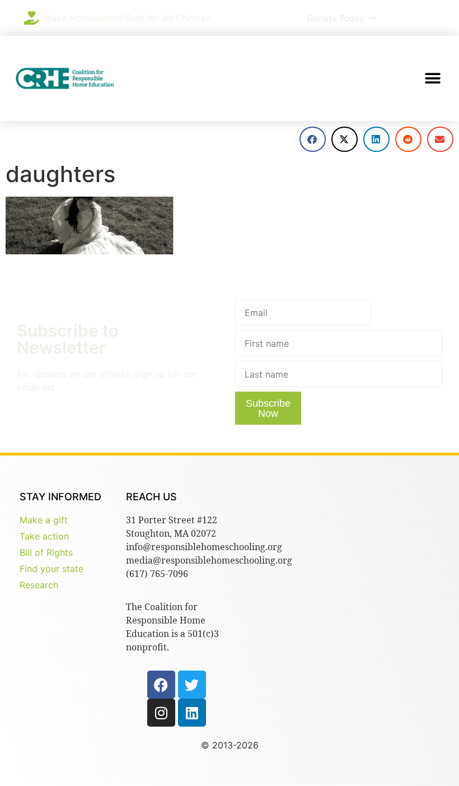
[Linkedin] (192, 713)
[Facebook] (161, 685)
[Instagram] (161, 713)
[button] (432, 78)
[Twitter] (192, 685)
